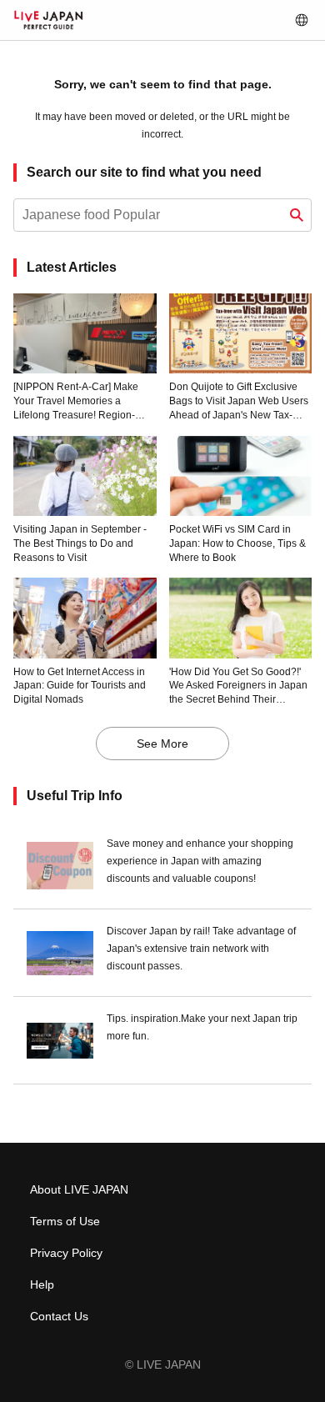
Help (42, 1284)
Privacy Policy (66, 1252)
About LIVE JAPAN (79, 1189)
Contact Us (59, 1316)
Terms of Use (65, 1221)
